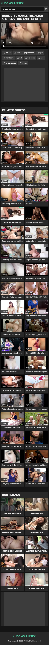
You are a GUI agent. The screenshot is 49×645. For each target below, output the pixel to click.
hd (20, 57)
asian (8, 52)
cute (18, 52)
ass (42, 57)
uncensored (11, 63)
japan (24, 63)
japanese (30, 52)
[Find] (46, 9)
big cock (31, 57)
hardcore (10, 57)
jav (41, 52)
